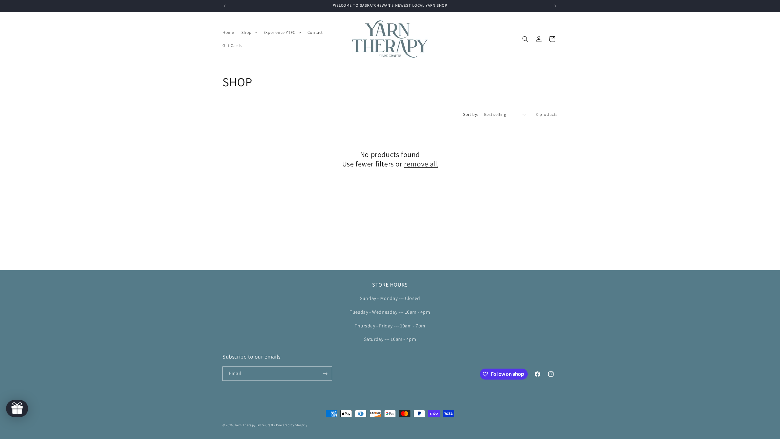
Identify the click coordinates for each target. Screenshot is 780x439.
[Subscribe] (325, 373)
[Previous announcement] (224, 6)
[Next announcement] (555, 6)
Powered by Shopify (291, 425)
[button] (249, 32)
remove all (421, 164)
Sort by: (470, 114)
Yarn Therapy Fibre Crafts (255, 425)
